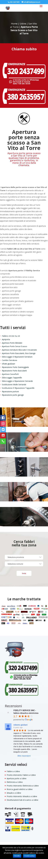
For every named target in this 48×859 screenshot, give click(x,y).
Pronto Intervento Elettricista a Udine (23, 785)
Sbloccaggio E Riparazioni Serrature (17, 356)
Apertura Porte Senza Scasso (14, 346)
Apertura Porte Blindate (12, 343)
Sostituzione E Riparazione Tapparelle (18, 388)
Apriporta (6, 339)
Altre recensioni (24, 755)
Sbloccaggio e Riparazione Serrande (17, 381)
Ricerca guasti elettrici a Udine (20, 789)
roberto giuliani (20, 724)
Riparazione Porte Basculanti (14, 370)
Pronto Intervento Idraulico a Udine (22, 796)
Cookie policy (29, 856)
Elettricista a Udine (15, 782)
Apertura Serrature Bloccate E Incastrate (19, 350)
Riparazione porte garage (13, 395)
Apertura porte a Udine (16, 778)
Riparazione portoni (10, 391)
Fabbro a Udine (13, 771)
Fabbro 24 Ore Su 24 (11, 336)
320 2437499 (14, 2)
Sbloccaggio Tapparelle (12, 377)
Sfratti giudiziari (8, 363)
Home (14, 23)
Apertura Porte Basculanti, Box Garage (18, 353)
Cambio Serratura (9, 360)
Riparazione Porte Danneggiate (15, 367)
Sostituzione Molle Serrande (14, 384)
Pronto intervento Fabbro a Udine (21, 775)
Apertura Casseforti (10, 374)
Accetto (17, 856)
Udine (23, 23)
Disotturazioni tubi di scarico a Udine (22, 800)
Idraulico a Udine (14, 793)
